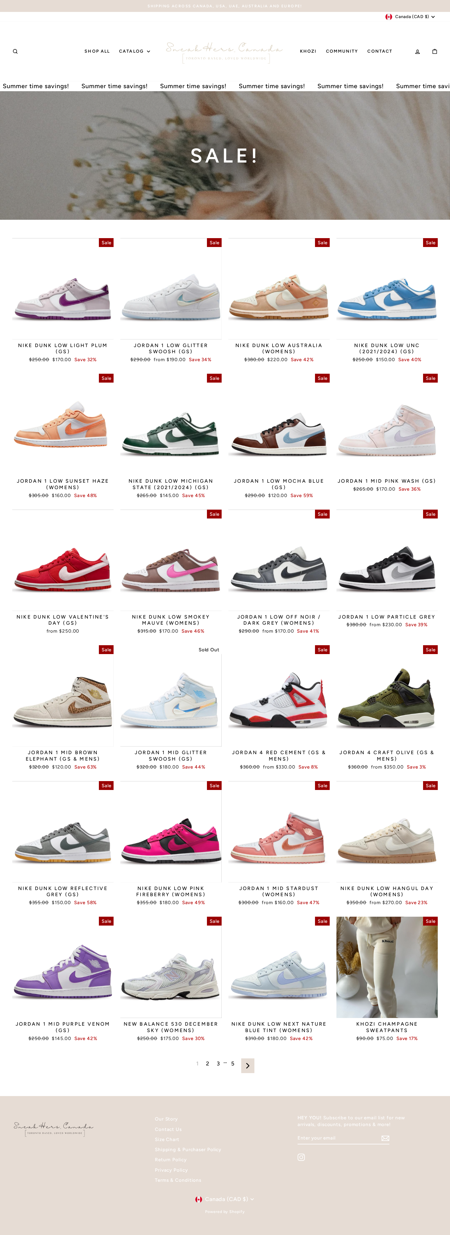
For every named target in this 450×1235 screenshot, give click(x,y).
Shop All (97, 51)
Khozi (308, 51)
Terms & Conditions (178, 1180)
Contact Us (168, 1129)
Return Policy (171, 1159)
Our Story (166, 1119)
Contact (379, 51)
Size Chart (167, 1139)
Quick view (63, 332)
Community (342, 51)
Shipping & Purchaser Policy (188, 1149)
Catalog (132, 51)
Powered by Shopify (225, 1211)
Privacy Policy (171, 1170)
